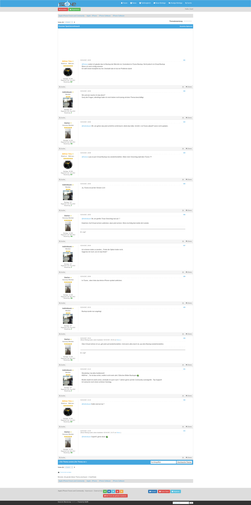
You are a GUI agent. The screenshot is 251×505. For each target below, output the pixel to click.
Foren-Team (165, 491)
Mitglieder (176, 491)
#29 (184, 307)
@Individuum (86, 126)
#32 (184, 400)
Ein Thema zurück (67, 462)
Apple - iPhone (92, 16)
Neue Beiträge (160, 3)
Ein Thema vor (80, 462)
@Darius (85, 64)
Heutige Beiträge (176, 3)
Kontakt (153, 491)
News (134, 3)
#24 (184, 153)
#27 (184, 245)
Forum (124, 3)
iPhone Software (105, 16)
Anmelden (63, 9)
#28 (184, 276)
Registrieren (75, 9)
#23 (184, 122)
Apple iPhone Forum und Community (71, 16)
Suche (189, 3)
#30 (184, 338)
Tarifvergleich (146, 3)
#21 (184, 60)
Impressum (89, 491)
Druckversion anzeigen (65, 472)
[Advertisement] (125, 44)
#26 (184, 214)
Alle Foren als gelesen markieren (116, 496)
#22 (184, 91)
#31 (184, 369)
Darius (118, 340)
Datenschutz (98, 491)
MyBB (86, 502)
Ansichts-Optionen (186, 26)
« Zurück (67, 22)
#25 (184, 183)
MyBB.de (74, 502)
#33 (184, 431)
